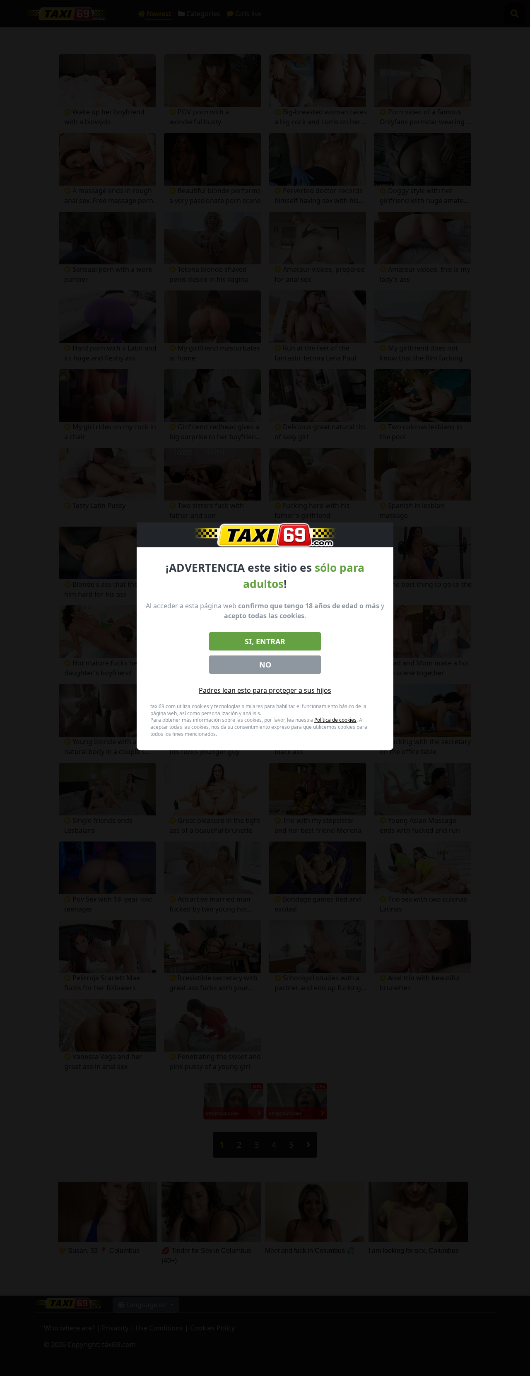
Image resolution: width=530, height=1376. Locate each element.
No (265, 665)
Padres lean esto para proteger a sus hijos (265, 690)
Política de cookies (335, 719)
